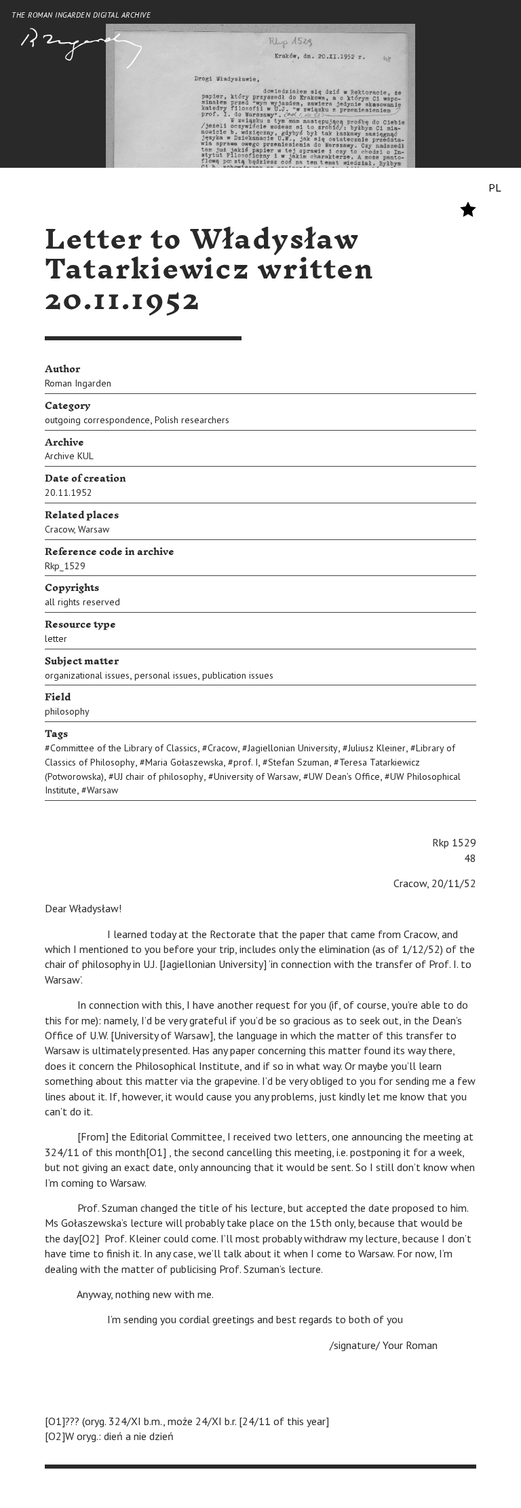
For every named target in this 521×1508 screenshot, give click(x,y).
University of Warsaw (256, 776)
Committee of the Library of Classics (123, 748)
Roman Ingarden (78, 383)
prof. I (245, 762)
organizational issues (87, 675)
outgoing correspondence (97, 420)
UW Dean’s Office (344, 776)
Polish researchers (192, 420)
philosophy (67, 711)
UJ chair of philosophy (159, 776)
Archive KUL (69, 456)
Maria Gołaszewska (184, 762)
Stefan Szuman (298, 762)
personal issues (165, 675)
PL (494, 187)
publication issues (237, 675)
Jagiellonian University (293, 748)
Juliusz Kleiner (377, 748)
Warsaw (93, 529)
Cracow (59, 529)
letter (56, 638)
